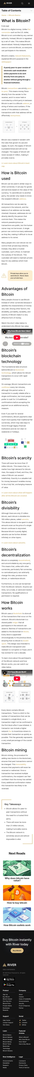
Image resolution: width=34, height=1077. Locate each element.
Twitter (24, 1020)
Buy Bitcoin (6, 997)
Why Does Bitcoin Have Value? (24, 1041)
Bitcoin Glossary (8, 1050)
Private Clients (7, 1006)
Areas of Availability (25, 999)
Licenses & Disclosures (22, 1062)
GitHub (24, 1025)
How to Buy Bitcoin (25, 1044)
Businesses (6, 1008)
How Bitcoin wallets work (17, 925)
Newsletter (6, 1063)
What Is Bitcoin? (24, 1037)
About (21, 994)
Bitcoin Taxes (7, 1044)
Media (5, 1067)
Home (4, 15)
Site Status (6, 1025)
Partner (21, 1008)
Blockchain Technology (6, 1047)
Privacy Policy (23, 1065)
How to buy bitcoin (17, 902)
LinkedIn (24, 1022)
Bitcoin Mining (7, 1042)
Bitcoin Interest (7, 999)
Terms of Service (24, 1067)
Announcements (24, 1001)
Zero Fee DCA (7, 1001)
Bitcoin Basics (14, 15)
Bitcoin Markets (7, 1037)
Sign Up (5, 994)
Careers (21, 997)
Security (21, 1003)
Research (6, 1065)
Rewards (5, 1010)
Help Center (6, 1020)
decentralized (24, 560)
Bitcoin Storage (7, 1039)
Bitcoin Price (6, 1003)
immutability (21, 764)
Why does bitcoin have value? (17, 879)
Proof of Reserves (24, 1006)
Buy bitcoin (17, 951)
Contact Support (8, 1022)
